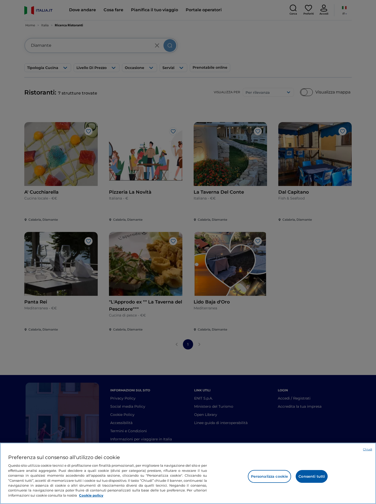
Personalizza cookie (269, 476)
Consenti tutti (311, 476)
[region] (188, 473)
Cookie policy (91, 495)
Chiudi (367, 449)
